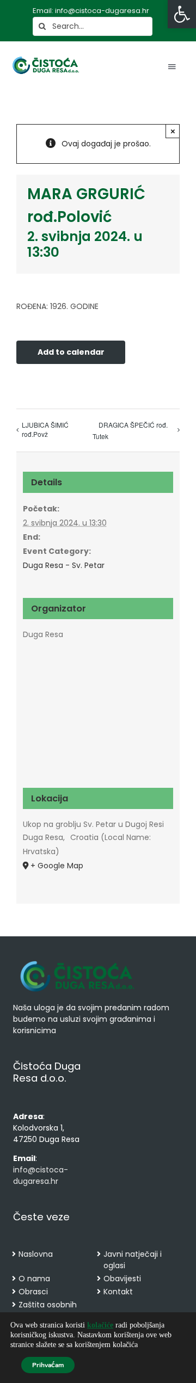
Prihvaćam (48, 1365)
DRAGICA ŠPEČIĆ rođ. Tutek (130, 430)
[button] (182, 14)
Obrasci (33, 1291)
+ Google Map (56, 865)
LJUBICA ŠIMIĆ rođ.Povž (45, 429)
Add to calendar (71, 352)
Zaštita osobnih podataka (48, 1310)
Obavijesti (122, 1278)
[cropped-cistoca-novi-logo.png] (77, 961)
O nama (34, 1278)
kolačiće (100, 1325)
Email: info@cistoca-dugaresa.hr (91, 10)
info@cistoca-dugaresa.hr (40, 1175)
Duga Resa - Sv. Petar (64, 565)
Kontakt (118, 1291)
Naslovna (36, 1254)
